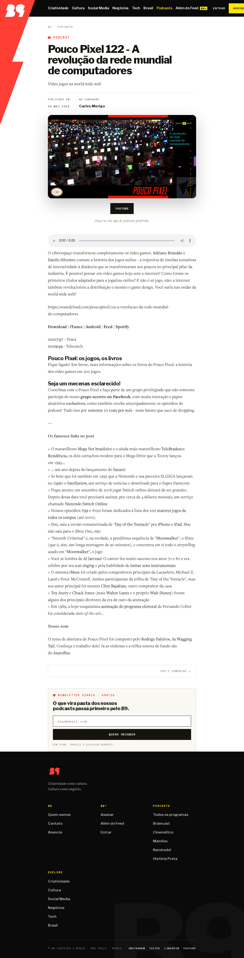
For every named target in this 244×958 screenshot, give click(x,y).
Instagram (136, 948)
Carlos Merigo (92, 106)
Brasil (148, 8)
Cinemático (163, 832)
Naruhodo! (162, 850)
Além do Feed (187, 8)
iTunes (76, 326)
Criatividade (58, 8)
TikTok (154, 948)
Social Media (98, 8)
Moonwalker (167, 538)
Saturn (119, 469)
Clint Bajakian (113, 586)
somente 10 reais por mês (110, 410)
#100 (96, 510)
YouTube (122, 208)
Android (93, 326)
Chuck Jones (83, 592)
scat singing (84, 565)
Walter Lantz (117, 592)
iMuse (74, 572)
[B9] (17, 8)
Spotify (122, 326)
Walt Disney (160, 592)
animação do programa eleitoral (129, 606)
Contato (55, 823)
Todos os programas (170, 815)
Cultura (78, 8)
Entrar (219, 8)
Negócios (120, 8)
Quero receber (122, 734)
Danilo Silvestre (62, 259)
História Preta (165, 859)
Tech (136, 8)
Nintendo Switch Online (86, 503)
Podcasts (164, 8)
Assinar (107, 815)
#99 (84, 510)
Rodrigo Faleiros (155, 639)
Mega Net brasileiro (95, 448)
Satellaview (76, 483)
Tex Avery (59, 592)
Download (57, 326)
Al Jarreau (92, 558)
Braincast (161, 823)
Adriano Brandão (167, 252)
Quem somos (59, 815)
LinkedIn (171, 948)
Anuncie (55, 832)
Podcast (61, 37)
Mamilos (160, 841)
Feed (108, 326)
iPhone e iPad (170, 524)
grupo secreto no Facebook (105, 396)
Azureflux (61, 652)
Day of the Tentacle (132, 524)
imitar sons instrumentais (153, 565)
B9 (50, 27)
